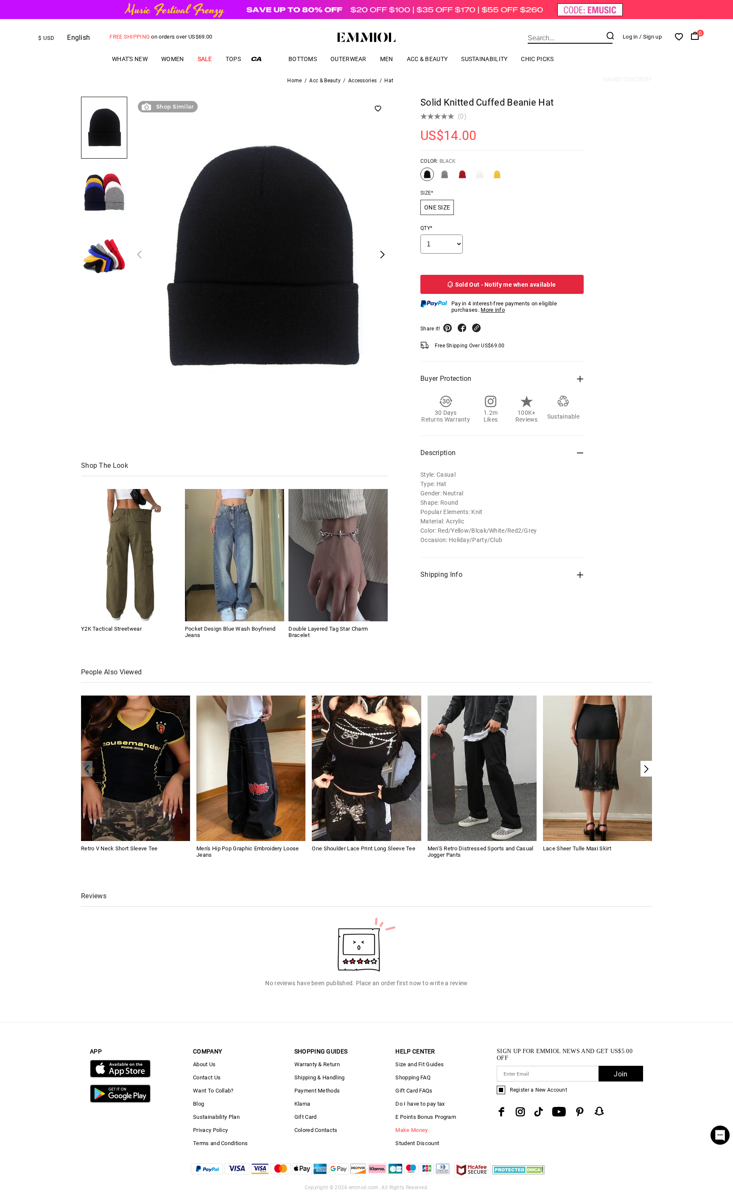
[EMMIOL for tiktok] (538, 1112)
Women (172, 59)
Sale (205, 59)
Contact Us (207, 1077)
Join (620, 1074)
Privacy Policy (210, 1130)
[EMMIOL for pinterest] (580, 1112)
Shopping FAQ (413, 1077)
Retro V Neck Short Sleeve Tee (119, 848)
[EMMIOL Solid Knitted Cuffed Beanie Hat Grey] (444, 177)
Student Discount (417, 1143)
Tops (233, 59)
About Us (204, 1064)
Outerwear (348, 59)
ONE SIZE (437, 207)
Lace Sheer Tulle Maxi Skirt (577, 848)
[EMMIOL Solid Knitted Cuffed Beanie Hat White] (479, 177)
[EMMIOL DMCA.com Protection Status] (518, 1175)
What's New (130, 59)
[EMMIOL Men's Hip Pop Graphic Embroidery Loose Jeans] (250, 767)
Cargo (265, 58)
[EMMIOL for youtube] (558, 1112)
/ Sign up (650, 37)
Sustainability (484, 59)
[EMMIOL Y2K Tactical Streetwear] (130, 555)
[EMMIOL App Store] (120, 1076)
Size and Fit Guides (419, 1064)
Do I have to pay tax (420, 1104)
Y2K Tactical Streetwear (111, 629)
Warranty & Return (317, 1064)
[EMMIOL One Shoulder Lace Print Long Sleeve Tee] (366, 767)
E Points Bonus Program (425, 1117)
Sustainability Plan (216, 1117)
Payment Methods (317, 1090)
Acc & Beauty (427, 59)
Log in (630, 37)
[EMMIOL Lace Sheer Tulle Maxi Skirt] (597, 767)
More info (493, 310)
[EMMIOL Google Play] (120, 1101)
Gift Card (305, 1117)
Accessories (362, 81)
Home (294, 81)
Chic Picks (537, 59)
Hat (388, 81)
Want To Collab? (213, 1090)
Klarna (302, 1104)
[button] (646, 769)
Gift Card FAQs (413, 1090)
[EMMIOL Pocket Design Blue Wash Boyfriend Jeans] (234, 555)
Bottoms (302, 59)
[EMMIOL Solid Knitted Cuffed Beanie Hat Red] (462, 177)
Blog (198, 1104)
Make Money (411, 1130)
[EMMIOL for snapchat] (599, 1111)
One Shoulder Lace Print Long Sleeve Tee (363, 848)
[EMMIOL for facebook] (501, 1112)
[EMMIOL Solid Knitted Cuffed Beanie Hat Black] (427, 177)
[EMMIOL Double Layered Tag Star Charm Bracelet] (338, 555)
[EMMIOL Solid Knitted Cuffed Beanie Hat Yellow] (497, 177)
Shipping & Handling (319, 1077)
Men (386, 59)
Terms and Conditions (220, 1143)
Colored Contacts (316, 1130)
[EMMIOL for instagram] (520, 1112)
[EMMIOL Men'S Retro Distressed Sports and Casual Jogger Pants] (482, 767)
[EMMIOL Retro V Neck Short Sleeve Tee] (135, 767)
